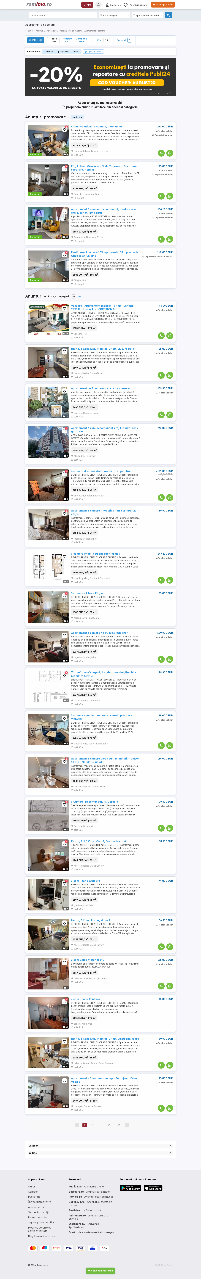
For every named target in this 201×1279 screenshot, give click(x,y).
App (89, 4)
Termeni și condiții (38, 1212)
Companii (81, 40)
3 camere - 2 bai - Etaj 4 (87, 593)
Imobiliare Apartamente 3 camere (61, 51)
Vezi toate (77, 117)
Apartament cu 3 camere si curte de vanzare (100, 388)
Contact (33, 1191)
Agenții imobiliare (138, 5)
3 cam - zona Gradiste (85, 880)
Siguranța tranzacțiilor (41, 1222)
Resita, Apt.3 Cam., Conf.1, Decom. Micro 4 (98, 841)
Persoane (67, 40)
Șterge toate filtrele (93, 51)
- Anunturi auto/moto (89, 1191)
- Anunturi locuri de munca (91, 1196)
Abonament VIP (37, 1207)
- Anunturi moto (86, 1210)
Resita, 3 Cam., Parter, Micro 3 (90, 920)
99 (109, 1125)
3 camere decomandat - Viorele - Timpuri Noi (101, 471)
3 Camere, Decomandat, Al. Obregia (94, 801)
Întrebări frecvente (39, 1201)
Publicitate (34, 1196)
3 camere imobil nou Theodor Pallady (95, 553)
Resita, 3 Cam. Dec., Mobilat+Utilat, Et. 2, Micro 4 (102, 348)
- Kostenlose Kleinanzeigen (91, 1232)
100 (118, 1125)
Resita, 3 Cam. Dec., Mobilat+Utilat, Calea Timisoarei (105, 1038)
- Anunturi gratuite (86, 1186)
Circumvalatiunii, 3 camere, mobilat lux (96, 126)
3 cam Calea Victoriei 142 (87, 959)
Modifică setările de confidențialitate (40, 1229)
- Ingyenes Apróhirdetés (84, 1225)
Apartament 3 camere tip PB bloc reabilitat (99, 632)
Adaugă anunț (164, 4)
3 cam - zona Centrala (85, 999)
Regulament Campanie (42, 1236)
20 (73, 296)
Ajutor (31, 1186)
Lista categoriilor (38, 1217)
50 (79, 296)
